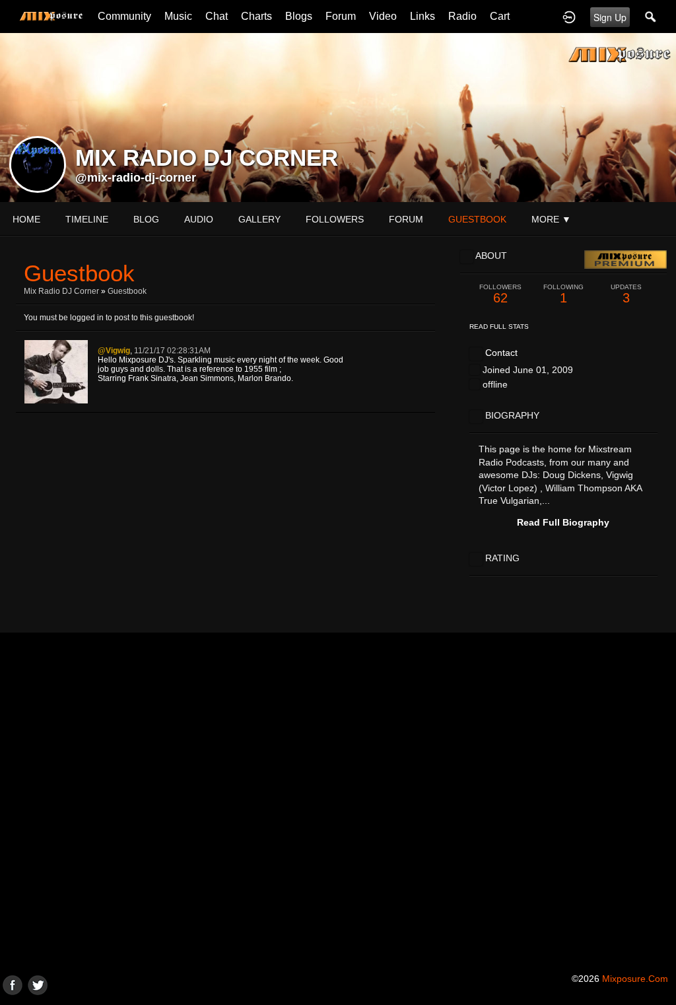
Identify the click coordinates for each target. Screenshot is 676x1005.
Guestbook (127, 291)
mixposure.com (635, 978)
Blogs (298, 16)
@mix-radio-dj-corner (135, 177)
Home (26, 219)
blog (146, 219)
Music (178, 16)
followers (335, 219)
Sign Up (609, 17)
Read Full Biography (563, 522)
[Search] (651, 16)
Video (383, 16)
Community (124, 16)
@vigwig (114, 350)
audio (198, 219)
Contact (501, 352)
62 (500, 294)
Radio (462, 16)
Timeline (86, 219)
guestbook (477, 219)
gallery (259, 219)
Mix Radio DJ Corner (61, 291)
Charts (256, 16)
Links (422, 16)
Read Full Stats (499, 326)
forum (406, 219)
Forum (340, 16)
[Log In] (569, 16)
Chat (216, 16)
